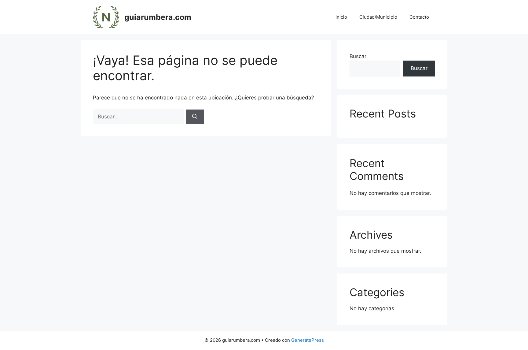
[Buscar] (195, 117)
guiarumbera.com (157, 17)
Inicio (341, 17)
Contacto (419, 17)
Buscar (358, 56)
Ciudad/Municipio (378, 17)
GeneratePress (307, 340)
